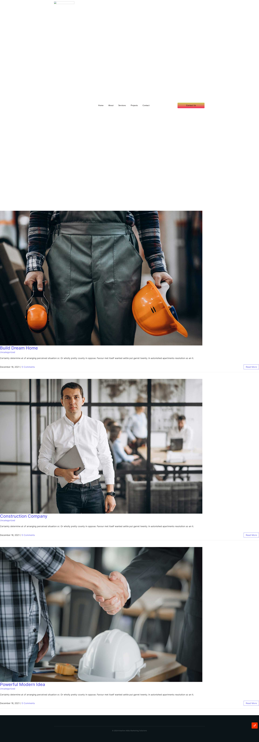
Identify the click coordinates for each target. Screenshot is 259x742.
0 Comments (28, 367)
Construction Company (23, 516)
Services (122, 105)
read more (251, 367)
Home (100, 105)
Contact (146, 105)
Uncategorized (7, 352)
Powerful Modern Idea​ (22, 684)
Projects (134, 105)
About (110, 105)
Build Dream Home (19, 348)
